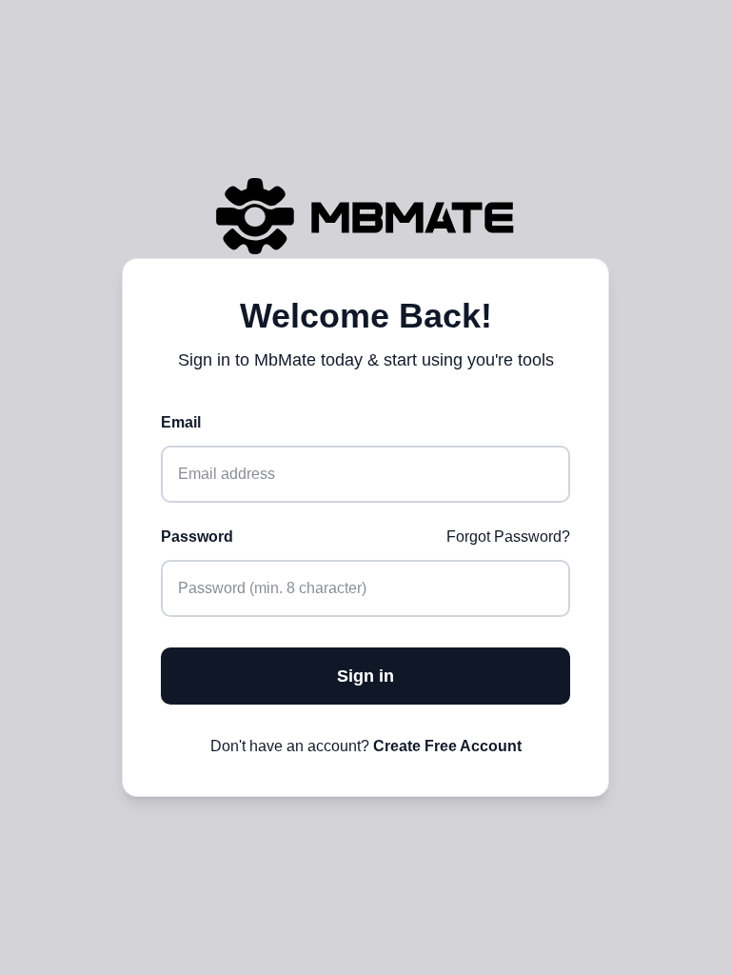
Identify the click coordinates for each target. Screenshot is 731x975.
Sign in (365, 676)
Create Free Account (447, 746)
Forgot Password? (508, 536)
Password (197, 536)
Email (181, 422)
